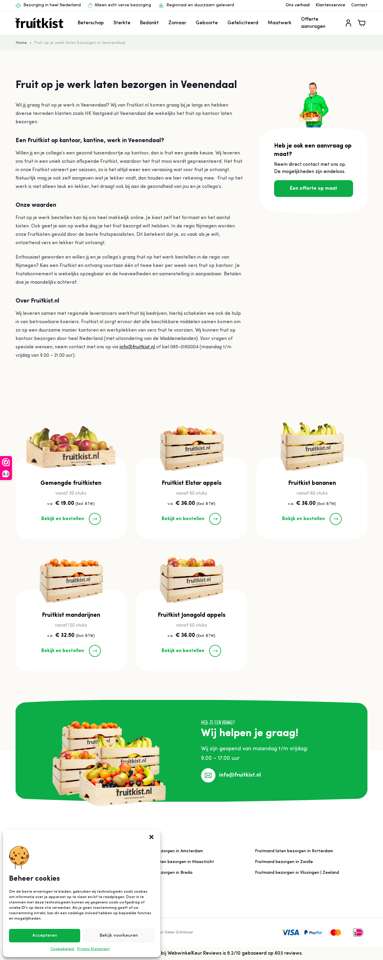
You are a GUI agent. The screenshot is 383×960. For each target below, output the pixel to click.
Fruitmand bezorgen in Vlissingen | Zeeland (297, 873)
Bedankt (149, 23)
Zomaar (177, 23)
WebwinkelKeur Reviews (194, 953)
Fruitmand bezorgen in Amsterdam (169, 851)
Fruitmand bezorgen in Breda (163, 873)
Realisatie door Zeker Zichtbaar (164, 932)
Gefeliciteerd (242, 23)
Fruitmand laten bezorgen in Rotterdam (294, 851)
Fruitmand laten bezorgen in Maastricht (174, 862)
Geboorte (207, 23)
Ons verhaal (298, 5)
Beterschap (91, 23)
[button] (151, 837)
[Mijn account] (348, 23)
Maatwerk (279, 23)
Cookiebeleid (62, 949)
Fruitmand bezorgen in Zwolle (284, 862)
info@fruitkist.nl (137, 347)
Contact (359, 5)
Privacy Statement (93, 949)
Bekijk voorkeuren (119, 935)
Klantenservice (330, 5)
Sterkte (121, 23)
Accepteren (44, 935)
